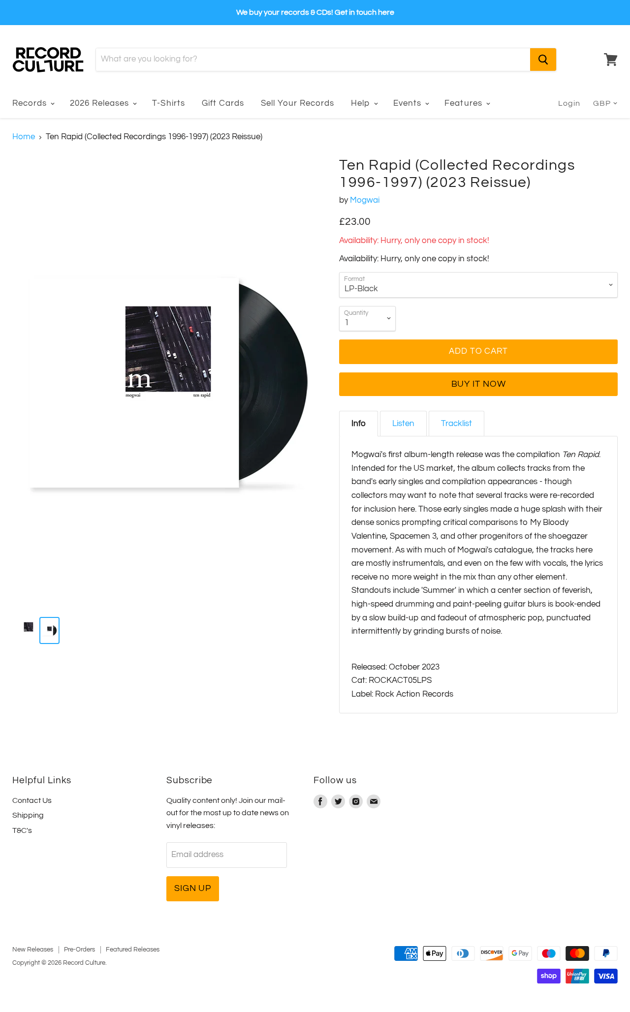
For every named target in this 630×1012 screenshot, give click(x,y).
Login (569, 103)
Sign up (192, 888)
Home (23, 136)
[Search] (543, 59)
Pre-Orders (79, 949)
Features (464, 103)
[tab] (358, 424)
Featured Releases (132, 949)
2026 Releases (100, 103)
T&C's (22, 830)
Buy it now (478, 384)
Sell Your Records (297, 103)
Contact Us (32, 800)
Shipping (28, 815)
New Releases (32, 949)
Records (30, 103)
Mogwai (364, 200)
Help (362, 103)
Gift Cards (223, 103)
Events (408, 103)
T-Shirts (168, 103)
